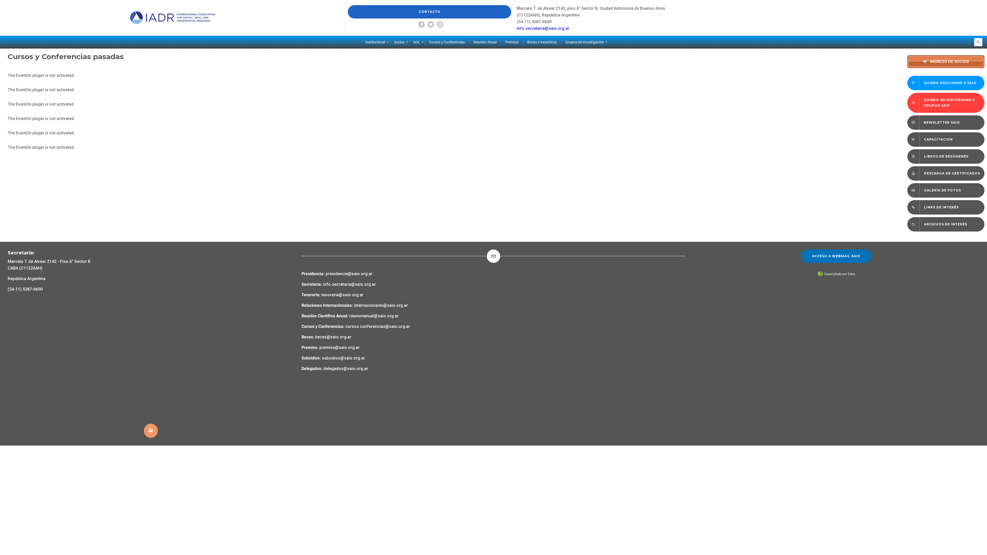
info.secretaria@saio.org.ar (543, 28)
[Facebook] (421, 24)
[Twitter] (430, 24)
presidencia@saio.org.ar (349, 273)
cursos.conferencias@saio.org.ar (377, 326)
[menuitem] (375, 42)
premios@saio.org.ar (339, 347)
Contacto (430, 12)
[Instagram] (440, 24)
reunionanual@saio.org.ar (374, 315)
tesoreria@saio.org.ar (342, 294)
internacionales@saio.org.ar (381, 305)
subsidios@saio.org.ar (343, 358)
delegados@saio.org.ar (345, 368)
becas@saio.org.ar (333, 337)
